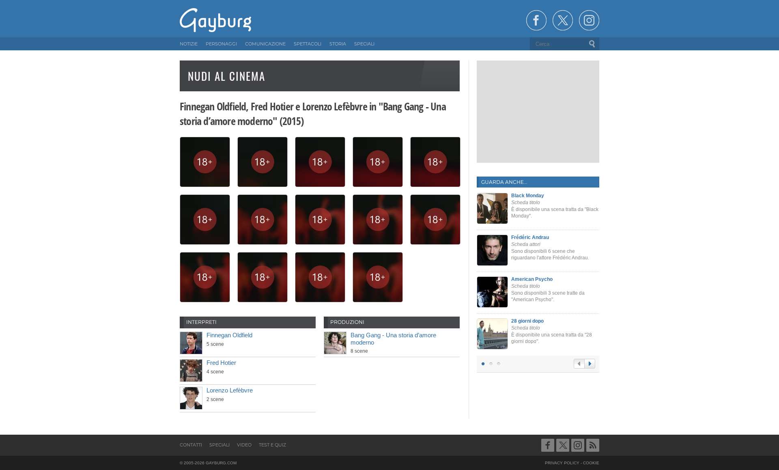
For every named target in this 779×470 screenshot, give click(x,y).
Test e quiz (272, 445)
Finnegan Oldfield (229, 335)
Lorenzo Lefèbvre (230, 390)
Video (244, 445)
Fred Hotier (221, 362)
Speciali (219, 445)
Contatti (191, 445)
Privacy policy (562, 463)
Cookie (591, 463)
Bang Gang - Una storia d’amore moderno (393, 339)
